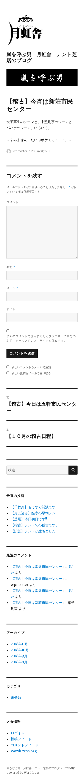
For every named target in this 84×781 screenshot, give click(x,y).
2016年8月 (19, 662)
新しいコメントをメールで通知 (31, 367)
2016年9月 (19, 656)
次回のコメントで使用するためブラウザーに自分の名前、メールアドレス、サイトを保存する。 (41, 338)
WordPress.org (24, 751)
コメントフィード (24, 745)
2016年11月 (19, 644)
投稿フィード (21, 739)
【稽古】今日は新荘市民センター (36, 602)
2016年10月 (20, 650)
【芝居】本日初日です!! (29, 519)
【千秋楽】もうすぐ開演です (33, 507)
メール (12, 288)
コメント (12, 202)
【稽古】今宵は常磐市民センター (36, 566)
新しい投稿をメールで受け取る (31, 373)
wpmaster (20, 151)
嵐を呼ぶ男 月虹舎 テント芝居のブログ (33, 768)
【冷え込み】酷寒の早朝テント (35, 513)
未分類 (16, 697)
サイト (11, 309)
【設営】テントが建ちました (33, 531)
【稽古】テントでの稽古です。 (35, 525)
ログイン (18, 733)
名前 (10, 267)
